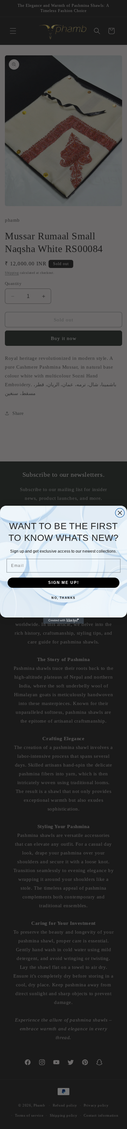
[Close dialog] (119, 512)
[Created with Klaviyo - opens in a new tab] (63, 620)
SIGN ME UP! (63, 582)
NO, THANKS (63, 598)
